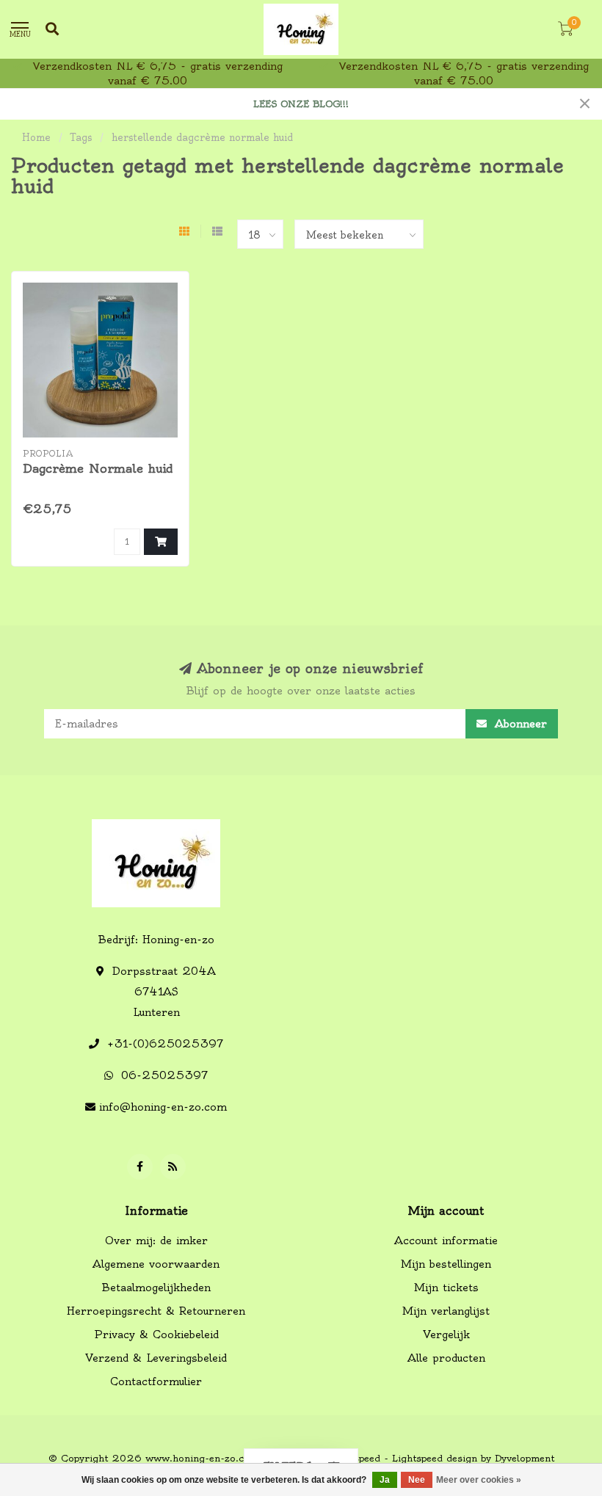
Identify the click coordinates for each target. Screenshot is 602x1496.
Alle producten (446, 1358)
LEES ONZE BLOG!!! (301, 103)
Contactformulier (156, 1381)
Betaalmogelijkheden (156, 1287)
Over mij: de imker (156, 1240)
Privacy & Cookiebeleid (156, 1334)
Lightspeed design (434, 1458)
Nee (416, 1480)
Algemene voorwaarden (156, 1264)
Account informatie (446, 1240)
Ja (385, 1480)
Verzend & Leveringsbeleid (156, 1358)
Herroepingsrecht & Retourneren (156, 1311)
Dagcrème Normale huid (98, 468)
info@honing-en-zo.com (163, 1107)
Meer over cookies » (478, 1480)
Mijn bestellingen (446, 1264)
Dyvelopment (524, 1458)
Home (36, 137)
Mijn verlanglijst (446, 1311)
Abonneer (518, 723)
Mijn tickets (446, 1287)
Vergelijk (446, 1334)
